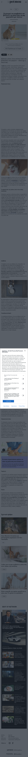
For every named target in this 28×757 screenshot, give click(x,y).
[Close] (25, 351)
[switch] (23, 379)
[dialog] (14, 378)
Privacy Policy (22, 406)
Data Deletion (6, 406)
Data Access (14, 406)
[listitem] (14, 376)
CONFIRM (8, 401)
